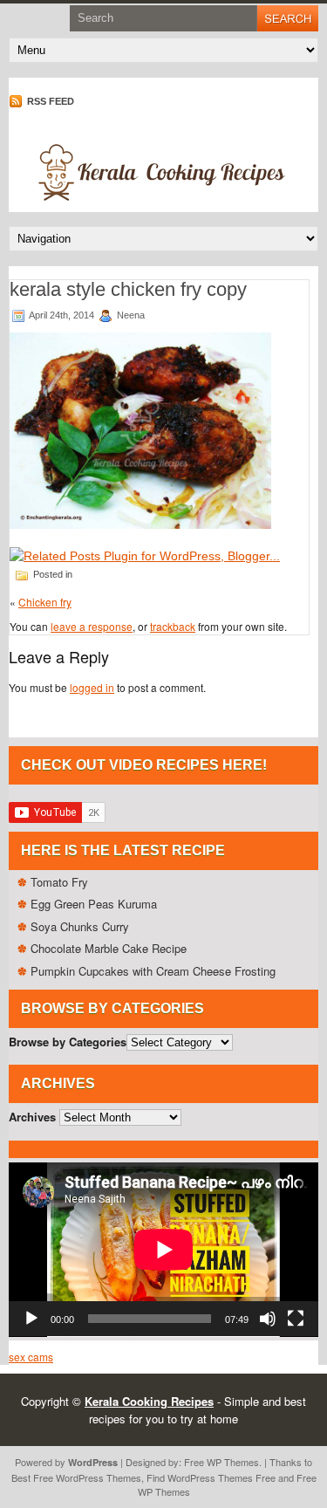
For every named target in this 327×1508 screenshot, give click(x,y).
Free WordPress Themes (87, 1477)
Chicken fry (45, 601)
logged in (92, 687)
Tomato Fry (59, 882)
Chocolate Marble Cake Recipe (109, 948)
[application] (163, 1249)
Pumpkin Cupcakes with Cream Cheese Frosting (153, 971)
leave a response (92, 626)
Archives (32, 1116)
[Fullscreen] (295, 1318)
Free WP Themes (221, 1462)
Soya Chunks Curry (80, 926)
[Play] (31, 1318)
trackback (172, 626)
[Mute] (267, 1318)
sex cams (31, 1356)
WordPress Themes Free (221, 1477)
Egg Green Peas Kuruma (94, 903)
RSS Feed (49, 101)
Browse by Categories (67, 1041)
